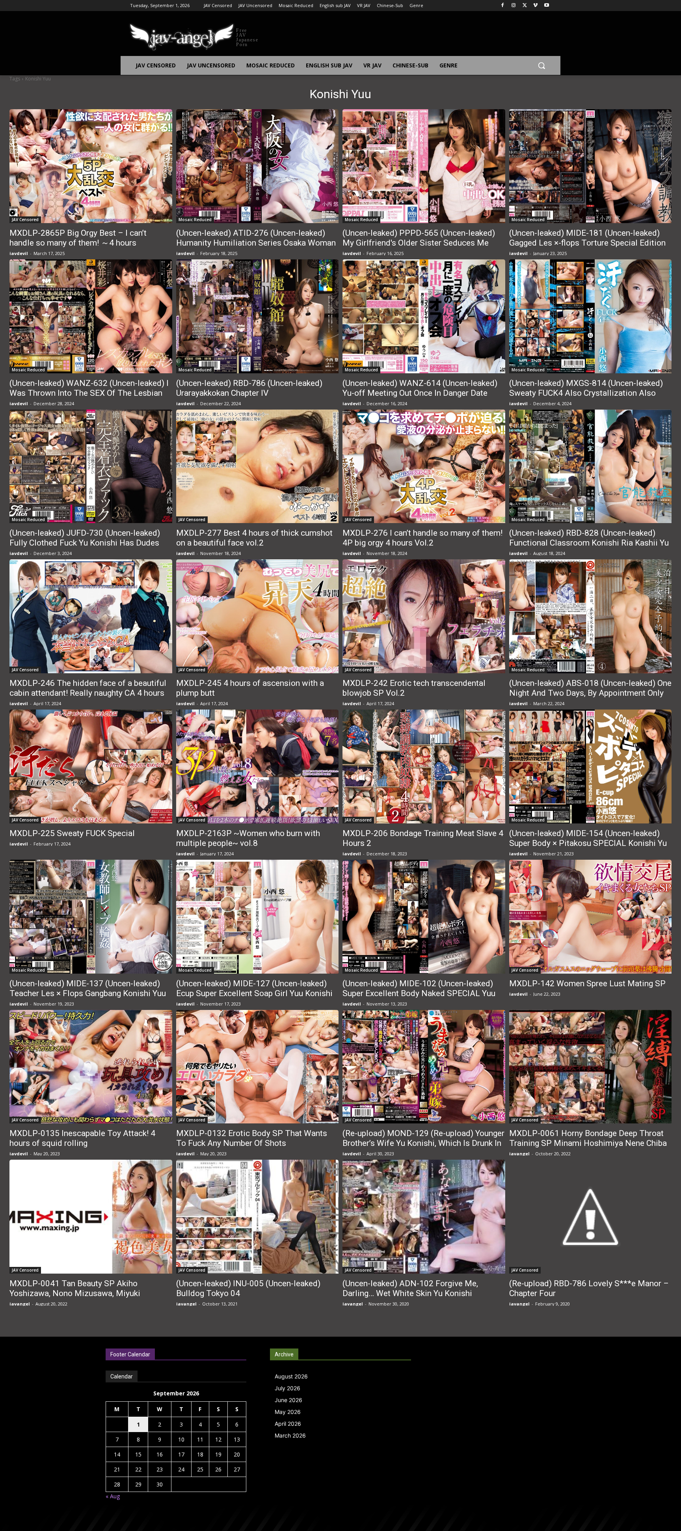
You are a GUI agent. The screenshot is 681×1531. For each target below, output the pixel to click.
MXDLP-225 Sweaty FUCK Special (72, 833)
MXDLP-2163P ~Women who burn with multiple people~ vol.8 (248, 838)
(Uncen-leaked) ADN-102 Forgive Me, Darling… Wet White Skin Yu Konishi (410, 1288)
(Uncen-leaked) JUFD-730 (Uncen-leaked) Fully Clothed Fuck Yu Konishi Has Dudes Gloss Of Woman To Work (84, 542)
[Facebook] (502, 5)
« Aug (113, 1496)
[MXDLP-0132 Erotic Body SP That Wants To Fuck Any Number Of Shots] (257, 1067)
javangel (519, 1154)
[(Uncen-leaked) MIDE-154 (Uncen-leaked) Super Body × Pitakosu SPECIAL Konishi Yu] (590, 766)
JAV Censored (25, 219)
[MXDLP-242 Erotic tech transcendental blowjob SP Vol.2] (423, 616)
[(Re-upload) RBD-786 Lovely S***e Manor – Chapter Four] (590, 1217)
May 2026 (288, 1411)
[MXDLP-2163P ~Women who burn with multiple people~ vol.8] (257, 766)
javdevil (18, 253)
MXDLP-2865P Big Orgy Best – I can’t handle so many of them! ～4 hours (78, 238)
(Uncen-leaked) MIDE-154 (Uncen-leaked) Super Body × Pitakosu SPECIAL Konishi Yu (588, 838)
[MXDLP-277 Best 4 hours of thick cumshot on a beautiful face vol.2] (257, 466)
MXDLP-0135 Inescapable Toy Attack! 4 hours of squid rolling (82, 1138)
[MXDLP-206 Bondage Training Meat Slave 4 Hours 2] (423, 766)
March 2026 (290, 1435)
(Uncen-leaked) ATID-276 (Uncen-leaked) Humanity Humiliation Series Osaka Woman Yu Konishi (256, 242)
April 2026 (288, 1423)
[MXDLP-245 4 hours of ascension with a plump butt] (257, 616)
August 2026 (291, 1376)
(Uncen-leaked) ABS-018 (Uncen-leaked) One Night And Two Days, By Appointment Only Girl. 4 (590, 693)
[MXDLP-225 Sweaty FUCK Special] (90, 766)
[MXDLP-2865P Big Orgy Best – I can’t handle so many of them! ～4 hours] (90, 166)
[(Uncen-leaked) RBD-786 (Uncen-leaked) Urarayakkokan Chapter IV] (257, 316)
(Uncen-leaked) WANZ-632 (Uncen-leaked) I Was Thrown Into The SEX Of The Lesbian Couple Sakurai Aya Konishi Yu (89, 393)
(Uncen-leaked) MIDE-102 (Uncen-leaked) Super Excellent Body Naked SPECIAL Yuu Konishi (418, 993)
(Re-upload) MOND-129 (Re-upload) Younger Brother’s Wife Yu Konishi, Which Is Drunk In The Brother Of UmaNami (423, 1143)
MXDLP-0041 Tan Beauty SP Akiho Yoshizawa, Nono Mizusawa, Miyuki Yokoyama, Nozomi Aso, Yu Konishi (74, 1293)
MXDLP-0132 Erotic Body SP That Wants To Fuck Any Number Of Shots (251, 1138)
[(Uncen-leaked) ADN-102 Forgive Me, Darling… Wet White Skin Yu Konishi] (423, 1217)
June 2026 (288, 1400)
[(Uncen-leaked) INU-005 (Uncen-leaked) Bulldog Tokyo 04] (257, 1217)
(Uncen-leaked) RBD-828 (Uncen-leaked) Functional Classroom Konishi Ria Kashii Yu (589, 538)
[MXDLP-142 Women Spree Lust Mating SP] (590, 917)
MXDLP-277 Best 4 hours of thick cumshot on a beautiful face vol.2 (254, 538)
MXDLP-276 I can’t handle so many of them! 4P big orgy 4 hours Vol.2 (422, 538)
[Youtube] (546, 5)
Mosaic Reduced (195, 219)
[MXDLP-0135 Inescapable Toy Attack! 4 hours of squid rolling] (90, 1067)
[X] (524, 5)
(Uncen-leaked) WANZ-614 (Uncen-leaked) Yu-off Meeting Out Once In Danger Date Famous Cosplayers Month (419, 393)
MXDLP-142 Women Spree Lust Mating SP (587, 983)
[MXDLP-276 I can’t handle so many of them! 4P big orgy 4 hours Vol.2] (423, 466)
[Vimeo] (535, 5)
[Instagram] (513, 5)
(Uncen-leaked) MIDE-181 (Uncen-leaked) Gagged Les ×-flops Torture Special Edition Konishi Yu (587, 242)
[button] (541, 65)
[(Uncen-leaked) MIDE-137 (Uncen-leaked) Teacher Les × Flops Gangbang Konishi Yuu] (90, 917)
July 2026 (287, 1388)
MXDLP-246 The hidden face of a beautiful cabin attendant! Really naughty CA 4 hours (87, 688)
